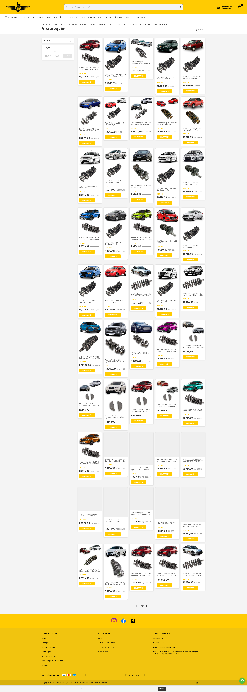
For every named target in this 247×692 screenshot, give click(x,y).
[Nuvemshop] (197, 683)
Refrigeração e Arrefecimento (118, 17)
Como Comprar (103, 652)
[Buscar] (180, 7)
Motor (26, 17)
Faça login (229, 6)
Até (55, 52)
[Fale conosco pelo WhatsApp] (242, 681)
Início (43, 24)
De (45, 52)
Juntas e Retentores (91, 17)
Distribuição (72, 17)
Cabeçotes (38, 17)
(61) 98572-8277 (159, 643)
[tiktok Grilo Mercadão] (133, 620)
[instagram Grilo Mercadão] (114, 620)
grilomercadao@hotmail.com (164, 647)
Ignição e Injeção (54, 17)
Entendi (162, 689)
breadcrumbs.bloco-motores (148, 24)
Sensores (140, 17)
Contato (101, 638)
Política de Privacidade (106, 643)
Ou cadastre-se (227, 8)
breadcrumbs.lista (53, 24)
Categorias (13, 17)
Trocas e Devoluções (106, 647)
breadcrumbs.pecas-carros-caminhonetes (96, 24)
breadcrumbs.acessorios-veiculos (71, 24)
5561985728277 (159, 638)
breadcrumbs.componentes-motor (127, 24)
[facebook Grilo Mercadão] (123, 620)
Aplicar (67, 56)
